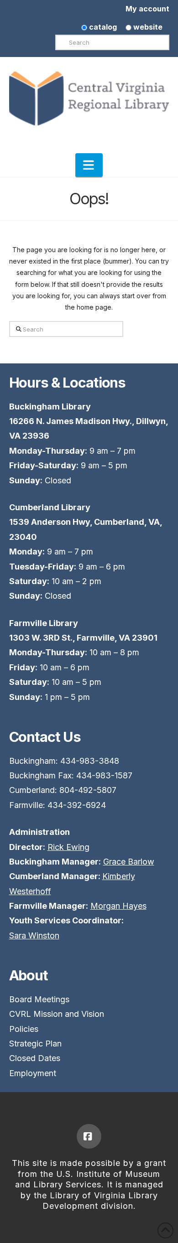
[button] (89, 165)
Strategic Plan (35, 1043)
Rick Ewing (68, 847)
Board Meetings (39, 999)
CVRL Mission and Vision (56, 1014)
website (146, 26)
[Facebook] (89, 1136)
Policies (23, 1029)
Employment (32, 1073)
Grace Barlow (128, 861)
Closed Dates (34, 1058)
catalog (102, 26)
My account (147, 8)
